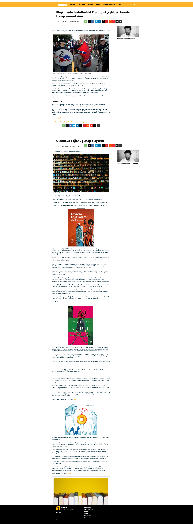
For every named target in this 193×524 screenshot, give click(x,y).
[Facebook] (134, 1)
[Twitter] (131, 1)
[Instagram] (127, 1)
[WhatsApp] (85, 21)
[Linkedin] (99, 21)
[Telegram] (96, 21)
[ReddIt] (110, 21)
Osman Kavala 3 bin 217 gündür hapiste (127, 39)
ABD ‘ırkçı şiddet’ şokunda (60, 118)
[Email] (117, 21)
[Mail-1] (136, 1)
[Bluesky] (129, 1)
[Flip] (113, 21)
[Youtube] (132, 1)
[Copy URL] (103, 21)
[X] (89, 21)
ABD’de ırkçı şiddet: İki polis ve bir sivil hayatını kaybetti (69, 122)
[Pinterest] (106, 21)
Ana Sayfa (54, 130)
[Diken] (61, 4)
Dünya (58, 130)
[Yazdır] (120, 21)
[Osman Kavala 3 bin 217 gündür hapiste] (128, 31)
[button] (134, 4)
